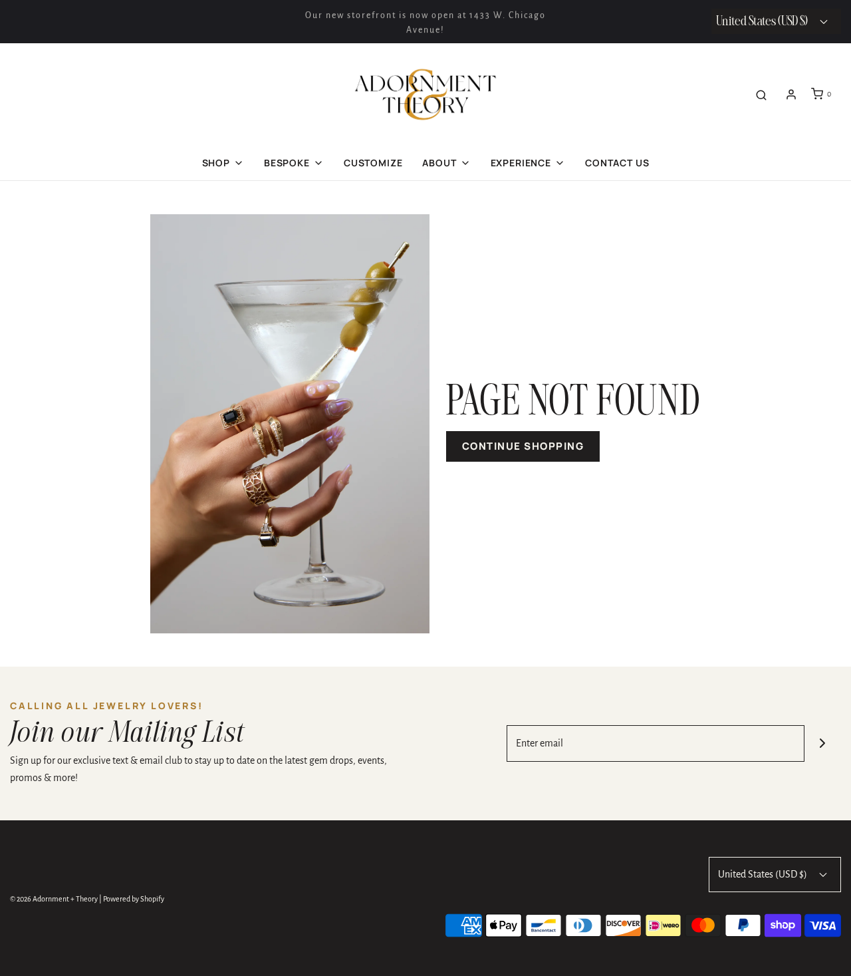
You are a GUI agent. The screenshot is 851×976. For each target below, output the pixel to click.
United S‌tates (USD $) (763, 21)
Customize (373, 162)
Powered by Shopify (133, 899)
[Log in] (791, 94)
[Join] (822, 743)
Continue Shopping (523, 446)
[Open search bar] (761, 94)
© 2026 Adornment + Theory (54, 899)
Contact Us (617, 162)
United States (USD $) (763, 874)
